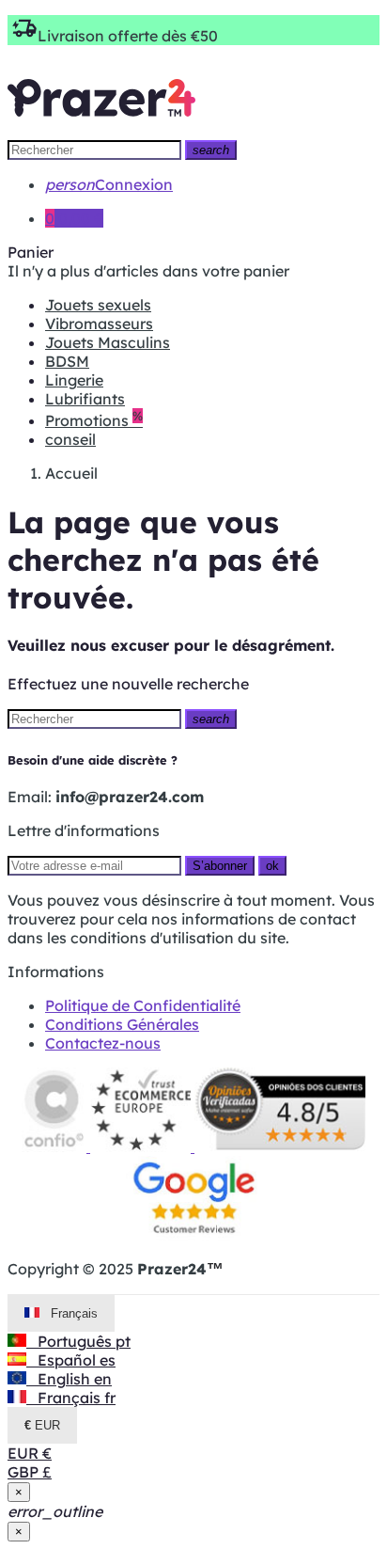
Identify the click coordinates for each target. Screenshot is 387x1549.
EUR (30, 1453)
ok (272, 866)
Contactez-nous (103, 1043)
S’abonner (220, 866)
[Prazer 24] (101, 129)
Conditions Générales (122, 1024)
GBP (30, 1471)
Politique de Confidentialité (142, 1005)
